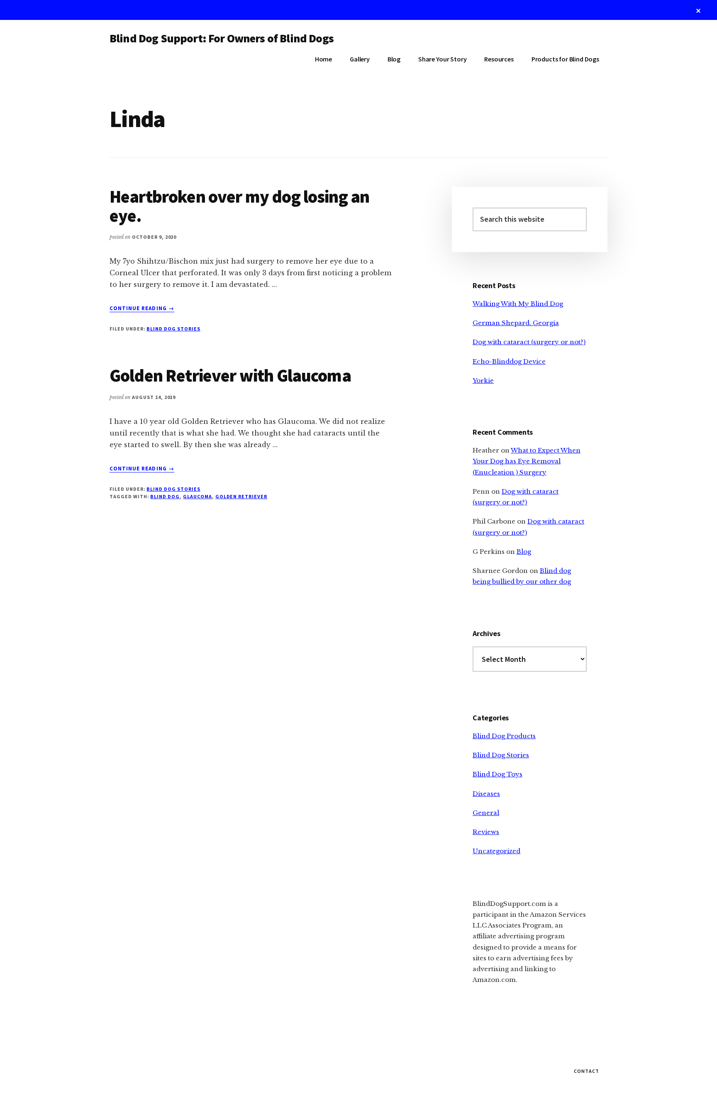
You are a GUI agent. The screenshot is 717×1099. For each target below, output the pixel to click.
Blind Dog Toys (497, 774)
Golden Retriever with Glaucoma (230, 375)
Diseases (486, 794)
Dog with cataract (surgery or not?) (529, 342)
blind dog (165, 496)
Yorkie (483, 380)
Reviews (486, 832)
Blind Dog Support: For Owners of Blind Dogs (222, 38)
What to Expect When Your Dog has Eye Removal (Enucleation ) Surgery (526, 461)
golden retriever (241, 496)
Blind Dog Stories (173, 329)
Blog (524, 552)
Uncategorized (496, 851)
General (486, 813)
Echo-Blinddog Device (509, 361)
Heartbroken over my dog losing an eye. (239, 206)
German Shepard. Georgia (516, 323)
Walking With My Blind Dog (518, 304)
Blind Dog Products (504, 736)
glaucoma (197, 496)
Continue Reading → (142, 308)
